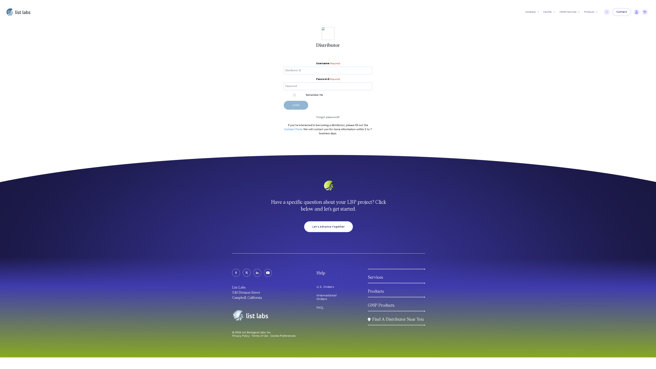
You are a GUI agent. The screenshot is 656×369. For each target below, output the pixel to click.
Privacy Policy (241, 335)
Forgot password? (328, 117)
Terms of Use (259, 335)
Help (321, 273)
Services (375, 277)
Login (295, 105)
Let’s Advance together (328, 226)
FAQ (320, 307)
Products (589, 12)
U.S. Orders (325, 286)
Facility (547, 12)
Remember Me (314, 95)
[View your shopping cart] (645, 12)
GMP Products (381, 305)
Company (530, 12)
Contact (621, 12)
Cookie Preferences (283, 335)
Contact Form (293, 129)
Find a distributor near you (398, 319)
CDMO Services (568, 12)
